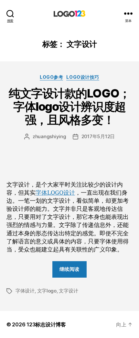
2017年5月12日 (98, 136)
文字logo (47, 291)
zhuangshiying (49, 136)
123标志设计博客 (46, 324)
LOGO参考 (51, 77)
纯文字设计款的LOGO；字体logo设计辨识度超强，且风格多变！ (69, 106)
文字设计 (68, 291)
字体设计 (25, 291)
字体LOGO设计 (55, 193)
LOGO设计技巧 (82, 77)
